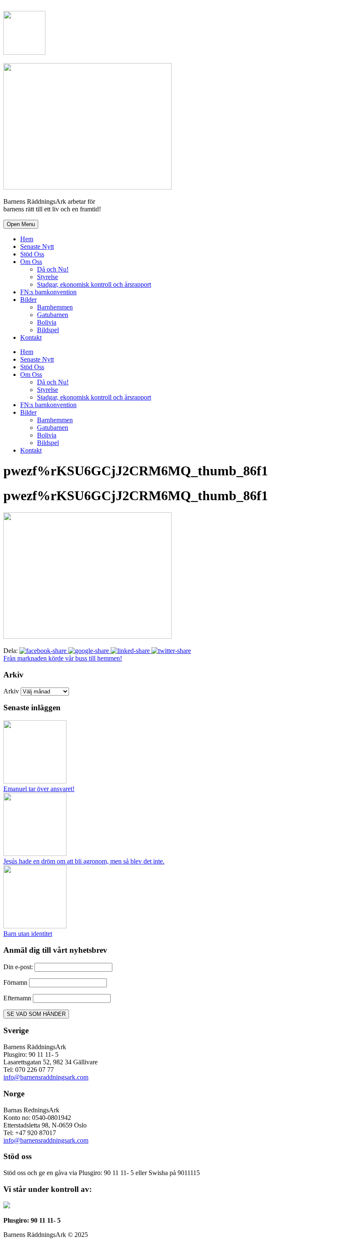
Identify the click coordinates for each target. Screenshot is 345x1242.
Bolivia (46, 322)
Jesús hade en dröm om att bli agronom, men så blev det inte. (84, 861)
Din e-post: (18, 966)
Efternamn (17, 998)
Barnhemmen (55, 307)
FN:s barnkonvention (48, 292)
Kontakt (31, 337)
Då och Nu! (53, 269)
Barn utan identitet (27, 933)
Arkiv (11, 691)
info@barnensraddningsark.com (45, 1077)
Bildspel (48, 329)
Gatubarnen (52, 314)
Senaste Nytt (37, 246)
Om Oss (31, 261)
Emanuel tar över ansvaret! (38, 788)
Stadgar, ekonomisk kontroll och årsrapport (94, 284)
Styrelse (47, 276)
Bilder (28, 299)
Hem (26, 239)
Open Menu (21, 224)
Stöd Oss (32, 254)
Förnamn (15, 982)
